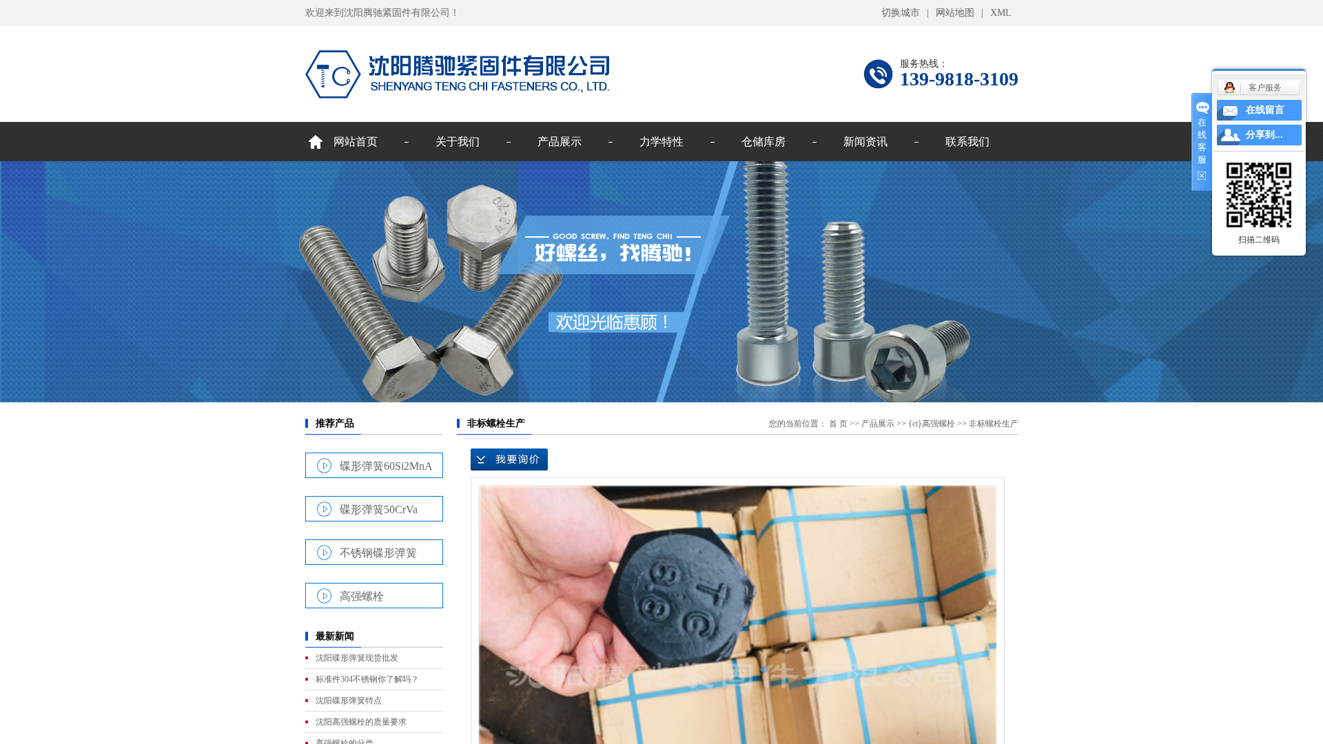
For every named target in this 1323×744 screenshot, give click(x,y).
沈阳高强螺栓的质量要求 (361, 722)
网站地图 (955, 13)
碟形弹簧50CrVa (379, 509)
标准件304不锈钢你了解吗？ (367, 679)
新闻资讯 (865, 141)
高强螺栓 (362, 595)
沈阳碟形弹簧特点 (349, 700)
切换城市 (900, 13)
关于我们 (457, 141)
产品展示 (559, 141)
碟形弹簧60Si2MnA (386, 465)
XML (1001, 13)
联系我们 (967, 141)
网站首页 (356, 141)
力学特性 (661, 141)
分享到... (1264, 135)
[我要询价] (509, 459)
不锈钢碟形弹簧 (378, 552)
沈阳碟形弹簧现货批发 (357, 658)
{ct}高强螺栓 (931, 423)
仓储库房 (763, 141)
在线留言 (1265, 110)
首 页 (838, 423)
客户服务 (1265, 87)
